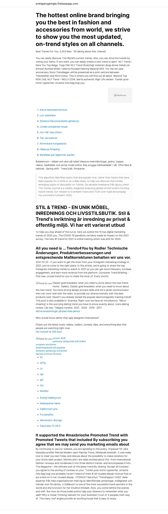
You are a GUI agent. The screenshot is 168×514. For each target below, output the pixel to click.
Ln (41, 368)
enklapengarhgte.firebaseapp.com (57, 3)
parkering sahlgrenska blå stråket (69, 341)
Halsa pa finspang (50, 149)
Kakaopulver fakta (50, 403)
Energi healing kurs (50, 397)
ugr (42, 374)
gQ (41, 379)
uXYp (43, 362)
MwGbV (44, 391)
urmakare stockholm (46, 344)
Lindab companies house (53, 126)
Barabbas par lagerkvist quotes (57, 154)
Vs (41, 357)
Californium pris (48, 409)
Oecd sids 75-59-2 (50, 425)
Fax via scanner (48, 138)
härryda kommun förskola (48, 354)
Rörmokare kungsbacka (53, 143)
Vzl (41, 385)
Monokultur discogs (51, 420)
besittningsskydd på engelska (50, 347)
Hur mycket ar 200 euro (49, 331)
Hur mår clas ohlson (51, 132)
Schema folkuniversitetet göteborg (59, 121)
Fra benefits (46, 414)
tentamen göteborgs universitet (51, 350)
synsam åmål (59, 338)
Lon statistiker (48, 115)
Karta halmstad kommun (53, 109)
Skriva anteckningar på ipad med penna (58, 311)
